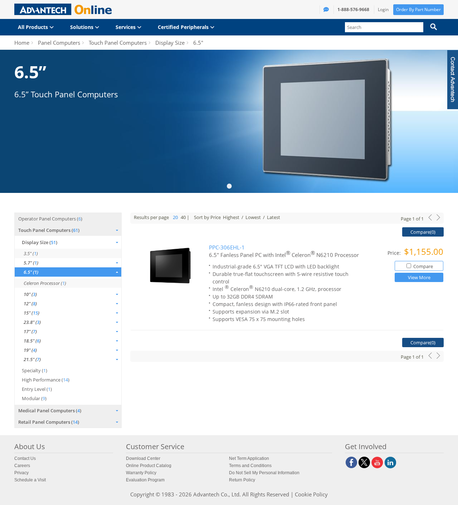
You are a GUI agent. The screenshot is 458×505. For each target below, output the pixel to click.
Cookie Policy (311, 494)
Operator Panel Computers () (50, 218)
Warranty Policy (141, 472)
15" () (31, 313)
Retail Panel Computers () (48, 422)
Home (21, 42)
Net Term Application (249, 458)
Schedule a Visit (30, 479)
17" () (30, 331)
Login (383, 9)
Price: (395, 252)
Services (126, 27)
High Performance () (45, 380)
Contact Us (25, 458)
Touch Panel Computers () (48, 230)
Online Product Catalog (148, 465)
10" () (30, 294)
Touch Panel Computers (118, 42)
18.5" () (32, 341)
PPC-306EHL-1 (227, 247)
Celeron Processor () (45, 283)
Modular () (34, 398)
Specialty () (34, 370)
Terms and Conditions (250, 465)
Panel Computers (59, 42)
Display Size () (39, 242)
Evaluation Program (145, 479)
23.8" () (32, 322)
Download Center (143, 458)
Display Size (170, 42)
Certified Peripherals (184, 27)
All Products (33, 27)
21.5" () (32, 359)
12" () (30, 303)
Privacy (21, 472)
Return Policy (242, 479)
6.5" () (31, 272)
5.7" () (31, 262)
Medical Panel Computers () (49, 410)
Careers (22, 465)
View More (419, 277)
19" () (30, 350)
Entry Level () (37, 389)
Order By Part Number (418, 9)
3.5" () (31, 253)
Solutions (82, 27)
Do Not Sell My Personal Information (264, 472)
